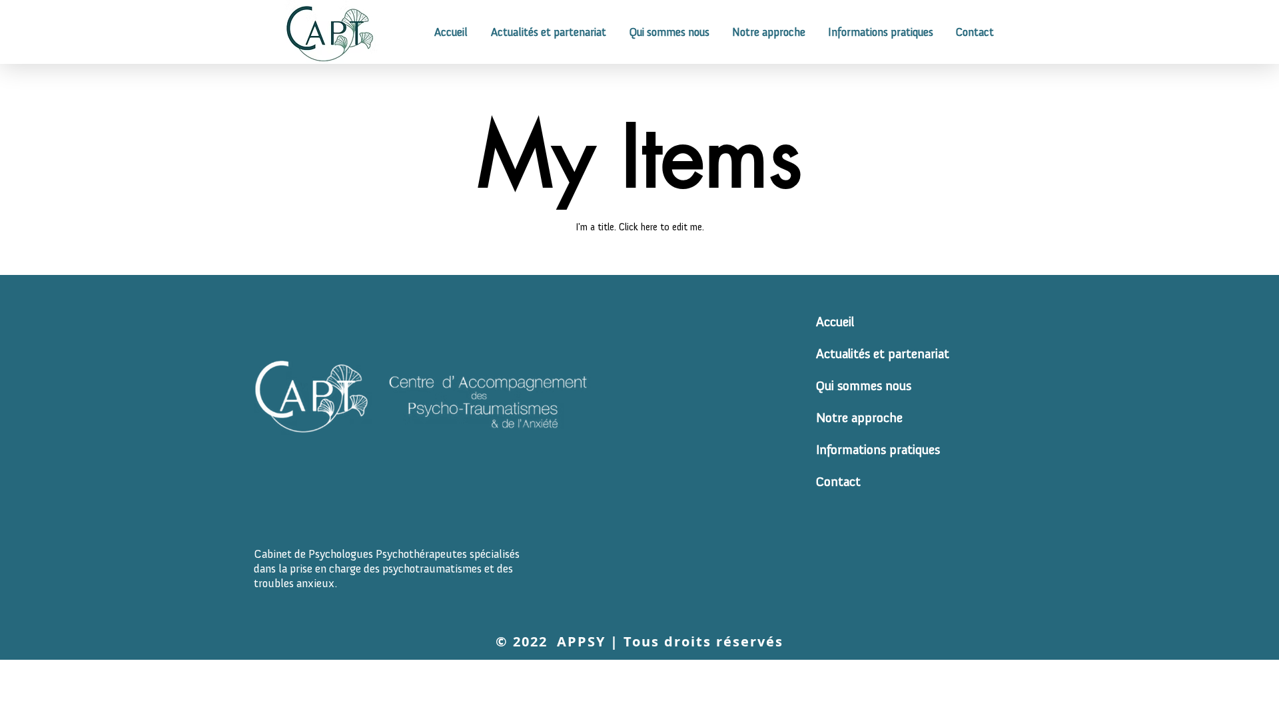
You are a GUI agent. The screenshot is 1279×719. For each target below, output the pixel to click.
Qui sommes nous (849, 385)
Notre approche (849, 417)
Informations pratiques (849, 449)
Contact (838, 481)
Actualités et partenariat (849, 353)
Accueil (835, 322)
